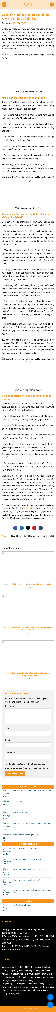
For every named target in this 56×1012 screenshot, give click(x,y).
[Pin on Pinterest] (34, 528)
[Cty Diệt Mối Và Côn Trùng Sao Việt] (28, 4)
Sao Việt (29, 508)
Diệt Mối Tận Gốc (20, 812)
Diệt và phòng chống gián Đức (25, 835)
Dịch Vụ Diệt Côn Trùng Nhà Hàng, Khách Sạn (32, 790)
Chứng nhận (18, 801)
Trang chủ (5, 536)
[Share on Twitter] (22, 528)
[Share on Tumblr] (41, 528)
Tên (7, 728)
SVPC (24, 23)
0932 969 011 (18, 949)
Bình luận (10, 706)
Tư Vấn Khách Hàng (21, 905)
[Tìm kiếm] (52, 4)
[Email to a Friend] (28, 528)
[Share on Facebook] (15, 528)
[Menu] (4, 4)
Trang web (10, 752)
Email (8, 740)
